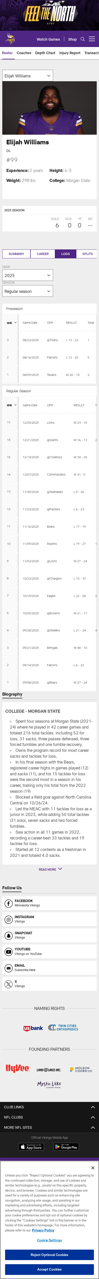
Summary (16, 254)
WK (9, 323)
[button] (49, 869)
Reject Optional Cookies (50, 1255)
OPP (50, 322)
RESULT (71, 322)
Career (43, 254)
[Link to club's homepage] (10, 37)
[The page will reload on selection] (27, 75)
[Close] (92, 1167)
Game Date (30, 322)
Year (6, 267)
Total (91, 322)
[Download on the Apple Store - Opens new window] (31, 1147)
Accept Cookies (49, 1269)
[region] (49, 1220)
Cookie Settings (49, 1240)
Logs (65, 254)
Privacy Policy (43, 1230)
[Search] (83, 39)
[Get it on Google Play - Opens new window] (66, 1149)
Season (8, 282)
